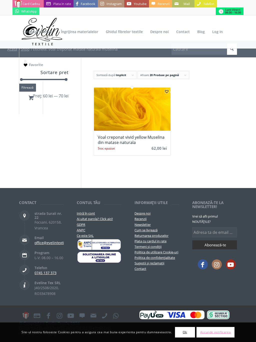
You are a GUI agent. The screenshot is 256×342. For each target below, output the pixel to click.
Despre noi (142, 213)
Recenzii (140, 219)
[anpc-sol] (99, 257)
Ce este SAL (85, 235)
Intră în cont (86, 213)
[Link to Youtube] (231, 264)
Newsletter (142, 224)
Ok (185, 332)
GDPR (81, 224)
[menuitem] (38, 31)
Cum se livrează (146, 230)
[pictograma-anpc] (99, 244)
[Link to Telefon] (105, 315)
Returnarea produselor (151, 235)
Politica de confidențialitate (154, 257)
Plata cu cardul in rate (150, 241)
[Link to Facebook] (203, 264)
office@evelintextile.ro (53, 242)
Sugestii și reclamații (149, 263)
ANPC (81, 230)
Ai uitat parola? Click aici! (95, 219)
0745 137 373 (45, 272)
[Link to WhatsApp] (116, 315)
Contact (140, 268)
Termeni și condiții (148, 246)
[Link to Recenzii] (82, 315)
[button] (167, 91)
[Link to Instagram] (217, 264)
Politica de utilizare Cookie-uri (156, 252)
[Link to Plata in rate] (37, 315)
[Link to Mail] (93, 315)
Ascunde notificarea (215, 332)
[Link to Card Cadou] (26, 315)
